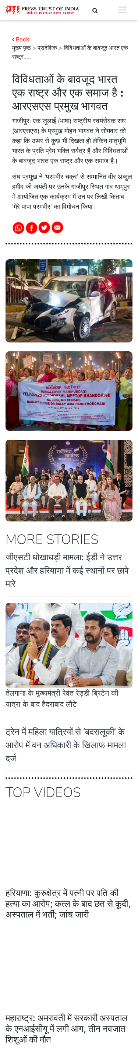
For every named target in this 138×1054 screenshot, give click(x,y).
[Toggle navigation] (122, 10)
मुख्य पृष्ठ (21, 48)
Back (22, 39)
